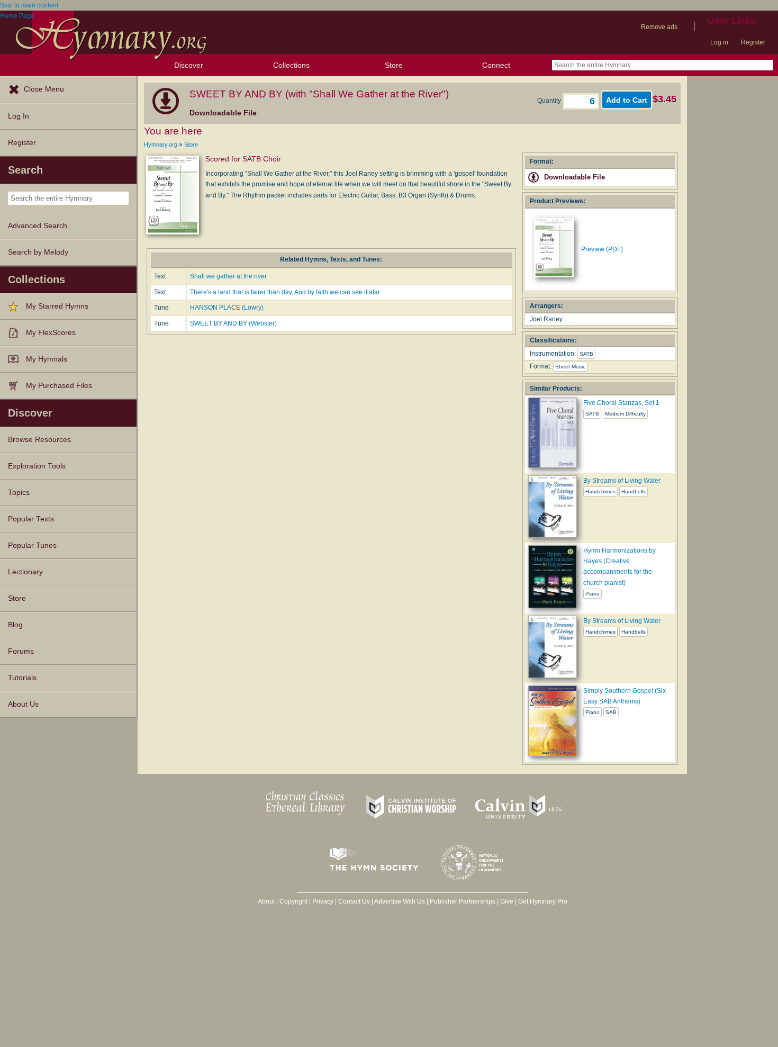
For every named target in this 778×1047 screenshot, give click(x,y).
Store (394, 65)
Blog (15, 625)
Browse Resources (39, 440)
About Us (23, 704)
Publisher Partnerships (462, 901)
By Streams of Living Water (622, 480)
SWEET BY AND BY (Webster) (233, 323)
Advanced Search (37, 226)
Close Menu (44, 89)
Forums (21, 651)
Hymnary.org (160, 144)
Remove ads (659, 27)
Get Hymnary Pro (542, 901)
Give (506, 901)
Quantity (550, 100)
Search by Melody (38, 252)
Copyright (293, 901)
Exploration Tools (37, 466)
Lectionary (25, 572)
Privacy (322, 901)
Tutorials (22, 678)
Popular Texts (31, 519)
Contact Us (354, 901)
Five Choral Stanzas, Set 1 (621, 403)
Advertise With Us (399, 901)
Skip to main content (29, 5)
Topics (19, 493)
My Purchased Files (59, 386)
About (266, 901)
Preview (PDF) (602, 249)
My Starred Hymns (57, 306)
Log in (719, 42)
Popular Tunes (32, 545)
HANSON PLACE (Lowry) (227, 307)
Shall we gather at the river (228, 276)
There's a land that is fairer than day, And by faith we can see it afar (285, 292)
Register (753, 42)
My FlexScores (51, 333)
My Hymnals (46, 359)
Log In (18, 116)
